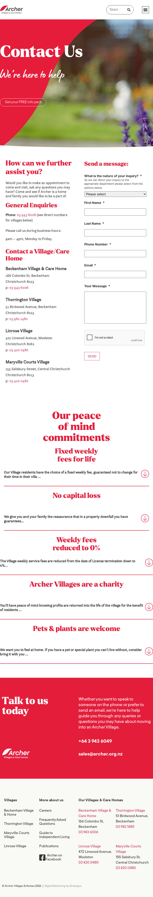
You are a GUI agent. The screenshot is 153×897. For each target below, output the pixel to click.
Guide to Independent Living (54, 835)
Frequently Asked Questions (52, 822)
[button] (145, 9)
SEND (92, 356)
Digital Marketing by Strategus (63, 886)
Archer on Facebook (54, 857)
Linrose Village (15, 846)
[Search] (128, 9)
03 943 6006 (26, 214)
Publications (49, 846)
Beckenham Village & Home (19, 813)
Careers (45, 811)
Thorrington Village (18, 824)
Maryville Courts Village (16, 835)
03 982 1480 (18, 318)
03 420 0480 (18, 350)
